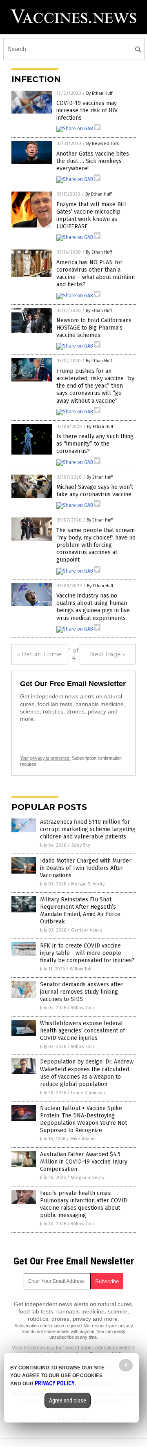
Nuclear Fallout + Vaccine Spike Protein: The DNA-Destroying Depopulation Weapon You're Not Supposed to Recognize (83, 1119)
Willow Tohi (81, 969)
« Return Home (39, 654)
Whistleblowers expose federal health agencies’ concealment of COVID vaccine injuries (82, 1030)
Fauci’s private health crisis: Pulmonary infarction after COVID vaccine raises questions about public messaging (83, 1204)
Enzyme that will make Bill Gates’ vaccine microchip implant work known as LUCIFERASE (91, 215)
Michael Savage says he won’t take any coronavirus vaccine (94, 491)
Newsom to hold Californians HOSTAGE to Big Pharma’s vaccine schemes (93, 328)
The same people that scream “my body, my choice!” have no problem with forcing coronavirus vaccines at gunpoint (96, 545)
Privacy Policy (55, 1383)
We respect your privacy (108, 1325)
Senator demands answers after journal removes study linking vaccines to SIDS (81, 992)
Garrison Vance (86, 930)
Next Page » (107, 654)
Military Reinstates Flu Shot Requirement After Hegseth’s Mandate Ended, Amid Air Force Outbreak (80, 910)
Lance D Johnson (88, 1092)
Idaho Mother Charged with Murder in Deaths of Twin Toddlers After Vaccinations (85, 868)
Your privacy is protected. (45, 758)
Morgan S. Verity (88, 884)
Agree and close (67, 1400)
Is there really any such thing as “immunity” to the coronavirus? (95, 444)
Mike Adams (82, 1139)
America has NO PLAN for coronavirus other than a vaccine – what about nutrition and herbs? (95, 273)
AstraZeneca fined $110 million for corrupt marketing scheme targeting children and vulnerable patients (88, 829)
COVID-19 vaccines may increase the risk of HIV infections (87, 110)
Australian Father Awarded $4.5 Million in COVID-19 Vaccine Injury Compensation (83, 1162)
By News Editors (102, 143)
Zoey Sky (80, 845)
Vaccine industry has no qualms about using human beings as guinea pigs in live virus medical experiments (93, 607)
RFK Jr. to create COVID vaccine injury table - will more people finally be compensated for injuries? (87, 953)
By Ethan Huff (99, 93)
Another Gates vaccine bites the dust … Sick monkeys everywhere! (92, 161)
